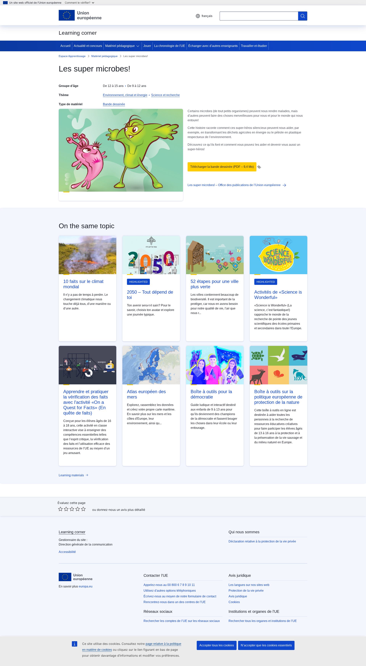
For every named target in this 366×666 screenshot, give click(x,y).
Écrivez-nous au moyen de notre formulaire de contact (180, 596)
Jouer (147, 45)
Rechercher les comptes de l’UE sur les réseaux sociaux (182, 621)
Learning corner (72, 532)
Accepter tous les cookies (216, 645)
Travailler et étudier (254, 45)
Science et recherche (165, 95)
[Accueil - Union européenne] (80, 15)
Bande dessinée (114, 104)
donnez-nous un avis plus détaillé (121, 510)
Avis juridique (238, 596)
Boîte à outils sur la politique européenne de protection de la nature (278, 397)
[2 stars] (63, 508)
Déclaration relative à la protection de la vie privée (262, 541)
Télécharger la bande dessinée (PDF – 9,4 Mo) (222, 166)
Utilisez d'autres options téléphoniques (170, 590)
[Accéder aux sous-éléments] (139, 46)
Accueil (65, 45)
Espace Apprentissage (72, 56)
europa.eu (85, 586)
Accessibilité (67, 552)
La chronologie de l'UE (169, 45)
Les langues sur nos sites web (249, 584)
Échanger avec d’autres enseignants (213, 45)
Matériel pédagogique (120, 45)
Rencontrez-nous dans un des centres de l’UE (175, 602)
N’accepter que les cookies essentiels (266, 645)
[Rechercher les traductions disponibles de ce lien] (259, 167)
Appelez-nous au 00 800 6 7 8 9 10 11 (169, 584)
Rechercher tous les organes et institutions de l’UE (263, 621)
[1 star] (60, 508)
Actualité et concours (88, 45)
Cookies (234, 602)
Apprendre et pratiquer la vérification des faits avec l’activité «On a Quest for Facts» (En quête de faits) (85, 402)
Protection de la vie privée (246, 590)
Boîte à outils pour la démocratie (211, 394)
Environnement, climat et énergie (125, 95)
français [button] (207, 16)
